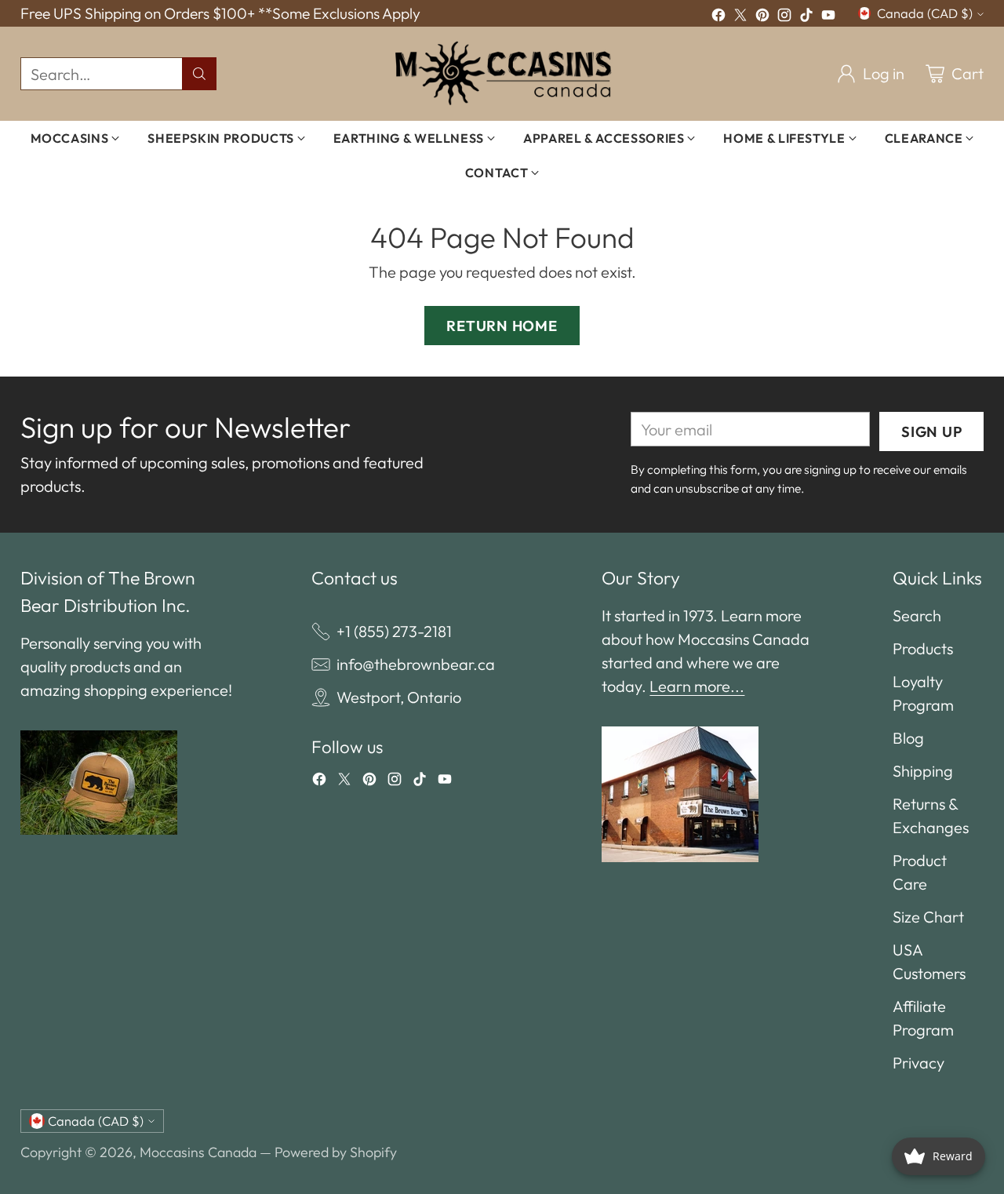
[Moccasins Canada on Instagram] (784, 17)
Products (923, 648)
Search (917, 615)
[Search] (199, 73)
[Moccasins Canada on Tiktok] (806, 17)
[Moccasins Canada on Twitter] (740, 17)
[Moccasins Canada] (502, 73)
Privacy (918, 1062)
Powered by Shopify (336, 1152)
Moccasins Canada (198, 1152)
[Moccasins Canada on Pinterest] (762, 17)
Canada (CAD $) (925, 13)
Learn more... (696, 686)
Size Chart (928, 916)
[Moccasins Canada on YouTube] (828, 17)
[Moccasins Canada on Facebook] (718, 17)
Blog (908, 738)
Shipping (923, 771)
